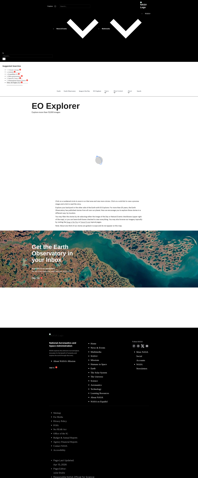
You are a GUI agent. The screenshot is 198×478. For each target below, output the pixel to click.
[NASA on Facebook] (134, 346)
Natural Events (85, 222)
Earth (58, 91)
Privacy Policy (68, 271)
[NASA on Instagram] (138, 346)
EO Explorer (97, 91)
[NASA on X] (142, 346)
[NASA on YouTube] (147, 346)
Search (139, 91)
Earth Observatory (70, 91)
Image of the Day (84, 91)
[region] (99, 160)
